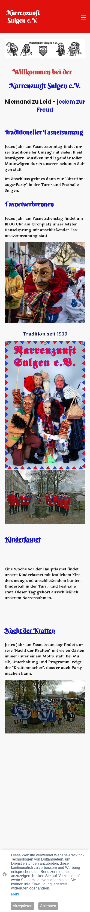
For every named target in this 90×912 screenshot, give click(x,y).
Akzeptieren (22, 906)
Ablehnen (48, 906)
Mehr (15, 894)
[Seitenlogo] (23, 27)
